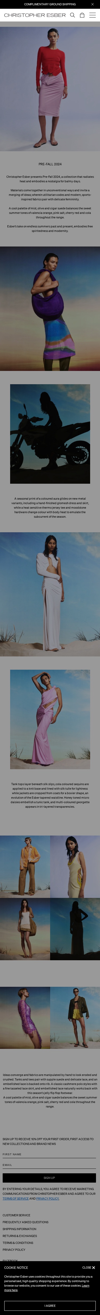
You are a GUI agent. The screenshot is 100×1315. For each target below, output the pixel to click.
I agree (50, 1306)
